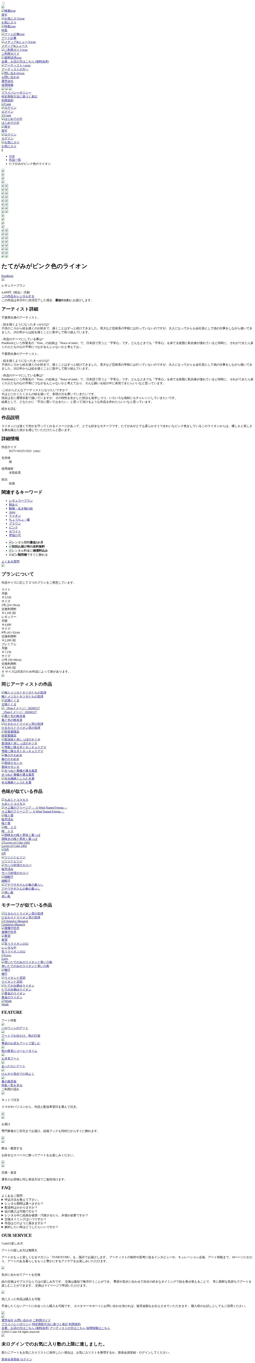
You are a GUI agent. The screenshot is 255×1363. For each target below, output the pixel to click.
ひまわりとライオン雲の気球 (20, 727)
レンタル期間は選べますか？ (24, 1203)
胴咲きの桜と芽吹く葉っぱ (19, 838)
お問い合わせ (23, 1320)
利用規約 (7, 100)
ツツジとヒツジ (11, 861)
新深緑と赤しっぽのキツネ (19, 743)
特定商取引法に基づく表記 (19, 96)
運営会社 (7, 81)
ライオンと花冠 (11, 981)
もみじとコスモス (13, 803)
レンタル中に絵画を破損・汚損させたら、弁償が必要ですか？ (46, 1215)
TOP (12, 156)
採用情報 (7, 85)
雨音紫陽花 (8, 735)
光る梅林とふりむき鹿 (16, 782)
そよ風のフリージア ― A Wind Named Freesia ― (32, 811)
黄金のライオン (11, 997)
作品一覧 (15, 159)
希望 (4, 939)
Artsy (12, 512)
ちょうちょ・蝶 (19, 519)
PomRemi (7, 276)
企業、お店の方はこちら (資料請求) (25, 1328)
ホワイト (15, 531)
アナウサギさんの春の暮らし (20, 888)
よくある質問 (10, 561)
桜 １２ (7, 831)
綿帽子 (5, 880)
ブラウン (15, 523)
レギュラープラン (21, 500)
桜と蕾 (5, 823)
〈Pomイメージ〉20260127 (19, 712)
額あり (13, 504)
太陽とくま (8, 704)
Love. (4, 958)
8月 (3, 853)
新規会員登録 (10, 1359)
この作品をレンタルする (17, 296)
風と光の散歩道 (11, 720)
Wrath (5, 1004)
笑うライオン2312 (13, 951)
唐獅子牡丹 (8, 932)
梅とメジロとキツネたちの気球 (22, 696)
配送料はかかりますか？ (21, 1207)
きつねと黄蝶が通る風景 (17, 774)
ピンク (13, 527)
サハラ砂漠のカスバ (14, 873)
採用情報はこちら (98, 1328)
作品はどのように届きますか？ (25, 1223)
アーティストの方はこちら (67, 1328)
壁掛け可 (15, 535)
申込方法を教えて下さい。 (23, 1199)
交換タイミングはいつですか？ (25, 1219)
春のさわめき (10, 759)
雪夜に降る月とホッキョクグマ (22, 751)
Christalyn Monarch (13, 924)
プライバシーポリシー (16, 92)
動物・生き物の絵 (21, 508)
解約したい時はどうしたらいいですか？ (31, 1227)
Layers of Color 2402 (14, 846)
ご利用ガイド (42, 1320)
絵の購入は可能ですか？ (21, 1211)
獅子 (4, 973)
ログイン (26, 1359)
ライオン (15, 515)
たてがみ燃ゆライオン (16, 989)
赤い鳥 (5, 896)
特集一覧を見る (11, 1085)
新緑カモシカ (10, 766)
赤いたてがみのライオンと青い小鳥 (25, 966)
